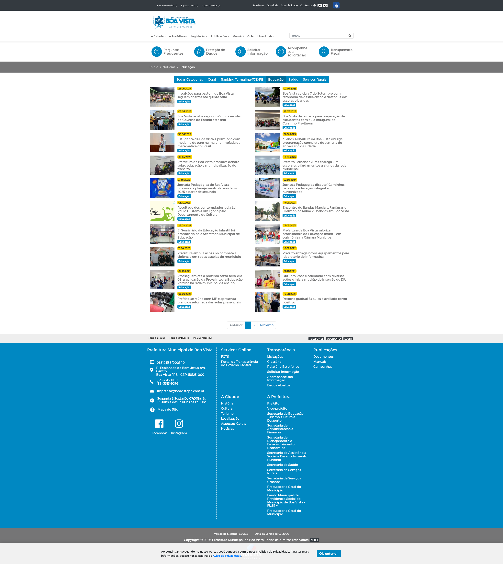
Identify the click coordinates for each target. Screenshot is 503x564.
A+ (319, 5)
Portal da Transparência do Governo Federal (239, 363)
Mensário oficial (243, 36)
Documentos (323, 356)
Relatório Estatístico (283, 366)
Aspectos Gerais (233, 423)
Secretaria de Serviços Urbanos (284, 480)
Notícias (168, 67)
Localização (230, 418)
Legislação (198, 36)
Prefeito (273, 403)
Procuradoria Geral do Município (284, 488)
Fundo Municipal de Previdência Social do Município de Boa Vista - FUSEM (286, 500)
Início (154, 67)
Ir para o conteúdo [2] (179, 338)
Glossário (274, 361)
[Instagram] (179, 423)
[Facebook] (159, 423)
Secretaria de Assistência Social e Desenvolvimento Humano (287, 456)
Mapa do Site (168, 409)
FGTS (225, 356)
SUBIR (348, 338)
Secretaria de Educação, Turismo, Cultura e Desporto (285, 417)
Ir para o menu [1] (156, 338)
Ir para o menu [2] (189, 5)
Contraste (306, 5)
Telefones (258, 5)
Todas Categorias (190, 79)
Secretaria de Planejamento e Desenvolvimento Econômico (281, 442)
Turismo (227, 413)
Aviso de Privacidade (227, 555)
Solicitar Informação (283, 371)
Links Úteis (264, 36)
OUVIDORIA (334, 338)
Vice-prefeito (277, 408)
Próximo (267, 325)
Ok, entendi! (328, 553)
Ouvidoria (272, 5)
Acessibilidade (289, 5)
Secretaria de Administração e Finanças (280, 428)
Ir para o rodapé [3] (211, 5)
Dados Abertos (278, 385)
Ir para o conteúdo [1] (167, 5)
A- (325, 5)
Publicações (219, 36)
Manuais (320, 361)
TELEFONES (316, 338)
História (227, 403)
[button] (349, 36)
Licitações (275, 356)
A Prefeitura (177, 36)
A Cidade (157, 36)
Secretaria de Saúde (282, 464)
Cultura (226, 408)
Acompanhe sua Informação (280, 378)
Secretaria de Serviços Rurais (284, 471)
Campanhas (322, 366)
